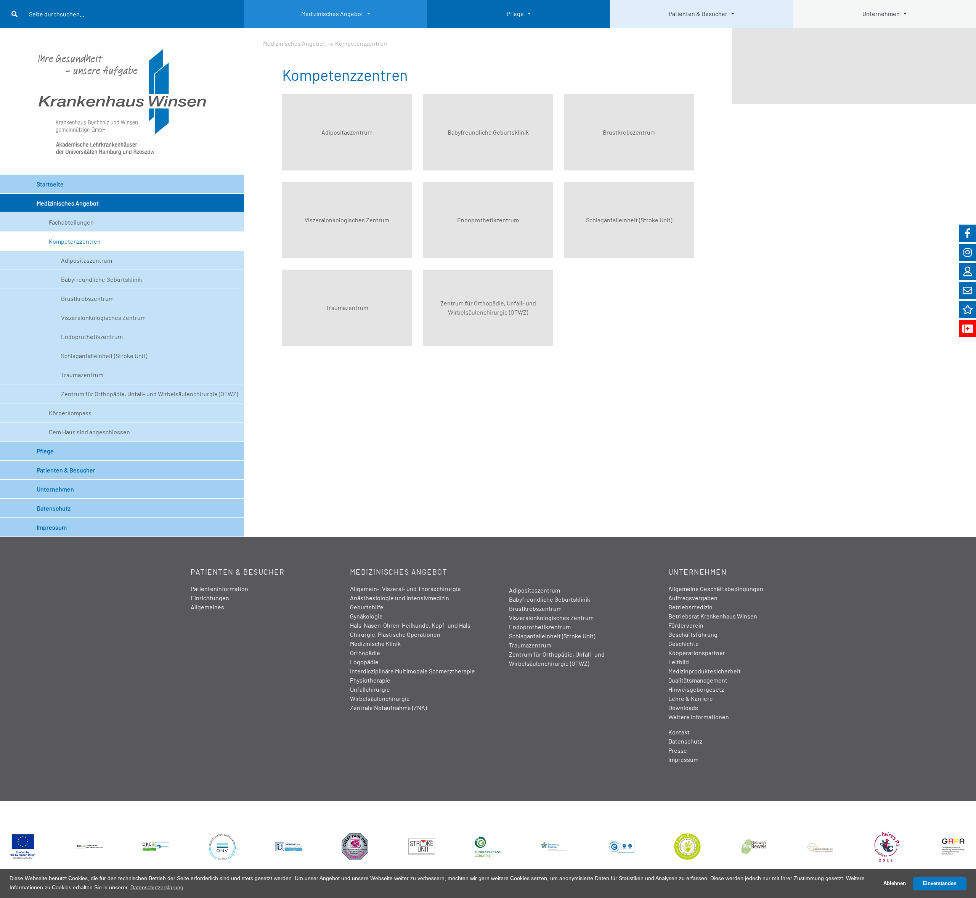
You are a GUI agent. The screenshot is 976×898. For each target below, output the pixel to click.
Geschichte (683, 643)
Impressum (52, 527)
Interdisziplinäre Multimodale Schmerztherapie (412, 671)
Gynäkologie (366, 616)
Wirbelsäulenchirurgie (380, 698)
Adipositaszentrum (86, 260)
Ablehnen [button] (894, 883)
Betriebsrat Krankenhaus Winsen (712, 616)
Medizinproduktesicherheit (704, 671)
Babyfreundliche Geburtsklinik (101, 279)
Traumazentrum (82, 374)
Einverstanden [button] (940, 883)
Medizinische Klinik (375, 643)
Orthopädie (365, 652)
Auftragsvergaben (693, 597)
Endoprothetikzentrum (92, 336)
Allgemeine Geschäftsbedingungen (715, 588)
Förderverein (685, 625)
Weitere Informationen (698, 716)
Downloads (683, 707)
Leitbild (678, 661)
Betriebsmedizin (690, 606)
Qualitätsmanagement (697, 680)
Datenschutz (54, 508)
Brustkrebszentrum (87, 298)
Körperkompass (70, 412)
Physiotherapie (370, 680)
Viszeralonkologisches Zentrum (103, 317)
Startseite (50, 184)
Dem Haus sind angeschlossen (89, 431)
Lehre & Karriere (690, 698)
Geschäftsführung (693, 634)
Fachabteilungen (71, 222)
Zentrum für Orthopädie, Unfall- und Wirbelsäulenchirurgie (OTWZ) (149, 393)
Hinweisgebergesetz (696, 689)
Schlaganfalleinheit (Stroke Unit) (104, 355)
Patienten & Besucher (698, 13)
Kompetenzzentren (75, 241)
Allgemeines (207, 606)
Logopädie (364, 661)
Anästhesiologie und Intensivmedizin (399, 597)
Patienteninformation (219, 588)
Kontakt (679, 732)
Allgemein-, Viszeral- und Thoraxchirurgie (405, 588)
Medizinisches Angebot (332, 13)
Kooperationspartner (696, 652)
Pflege (515, 13)
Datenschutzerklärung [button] (156, 887)
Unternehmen (881, 13)
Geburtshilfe (367, 606)
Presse (677, 750)
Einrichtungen (210, 597)
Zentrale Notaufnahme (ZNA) (388, 707)
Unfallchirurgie (370, 689)
